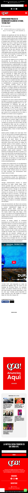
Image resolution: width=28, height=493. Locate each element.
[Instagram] (14, 9)
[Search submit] (25, 6)
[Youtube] (16, 9)
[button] (5, 302)
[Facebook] (12, 9)
